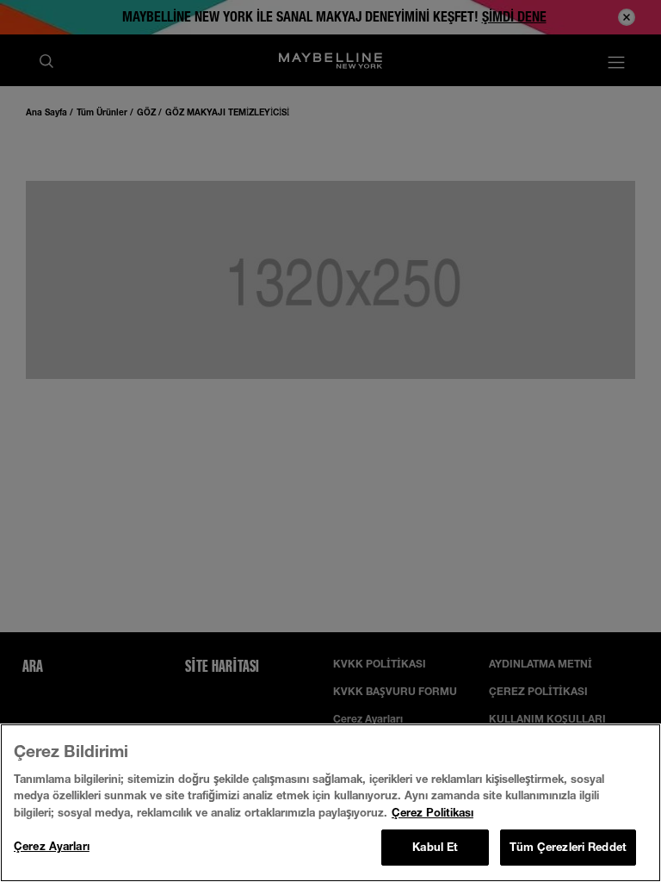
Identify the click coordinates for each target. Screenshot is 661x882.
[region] (330, 803)
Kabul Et (435, 847)
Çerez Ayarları (52, 846)
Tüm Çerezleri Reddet (568, 847)
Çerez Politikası (432, 812)
